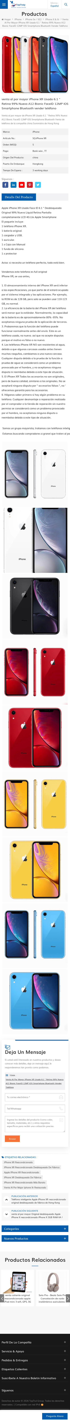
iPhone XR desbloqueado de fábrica (22, 1177)
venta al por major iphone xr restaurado (25, 1187)
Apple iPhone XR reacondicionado (21, 1172)
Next (68, 1298)
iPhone (17, 19)
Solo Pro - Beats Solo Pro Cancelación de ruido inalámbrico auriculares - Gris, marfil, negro (52, 1298)
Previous (2, 1298)
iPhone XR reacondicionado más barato (24, 1182)
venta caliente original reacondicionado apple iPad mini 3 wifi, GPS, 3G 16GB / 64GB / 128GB (17, 1298)
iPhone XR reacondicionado (18, 1162)
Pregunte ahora (54, 1416)
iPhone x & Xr (52, 19)
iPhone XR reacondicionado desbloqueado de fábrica (31, 1167)
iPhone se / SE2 (33, 19)
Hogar (7, 19)
